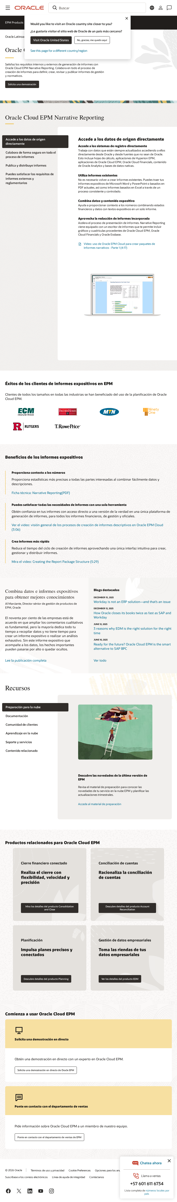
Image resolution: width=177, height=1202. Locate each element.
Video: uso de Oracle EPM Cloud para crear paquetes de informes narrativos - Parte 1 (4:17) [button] (119, 245)
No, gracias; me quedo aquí (92, 40)
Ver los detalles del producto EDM (119, 978)
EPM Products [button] (14, 22)
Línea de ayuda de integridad (68, 1177)
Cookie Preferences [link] (80, 1170)
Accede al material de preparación (99, 804)
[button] (7, 7)
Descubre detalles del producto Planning (46, 978)
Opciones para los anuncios (111, 1170)
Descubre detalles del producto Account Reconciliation (127, 908)
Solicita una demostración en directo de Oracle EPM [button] (45, 1070)
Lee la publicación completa (25, 660)
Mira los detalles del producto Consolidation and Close (49, 908)
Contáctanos (96, 1177)
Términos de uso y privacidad (47, 1170)
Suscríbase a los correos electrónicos (26, 1177)
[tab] (35, 141)
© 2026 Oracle (13, 1170)
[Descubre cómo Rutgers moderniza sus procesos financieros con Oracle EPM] (26, 426)
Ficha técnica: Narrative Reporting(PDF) (41, 493)
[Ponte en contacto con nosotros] (169, 7)
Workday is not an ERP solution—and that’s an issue (132, 601)
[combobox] (97, 8)
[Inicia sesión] (160, 7)
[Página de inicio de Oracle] (29, 8)
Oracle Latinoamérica (19, 37)
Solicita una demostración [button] (22, 84)
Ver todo (100, 660)
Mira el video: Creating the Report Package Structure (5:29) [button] (55, 561)
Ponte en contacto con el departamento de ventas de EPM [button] (49, 1137)
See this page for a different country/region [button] (58, 51)
